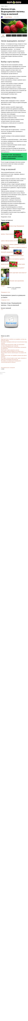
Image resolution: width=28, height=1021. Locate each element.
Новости (6, 6)
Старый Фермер (8, 17)
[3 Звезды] (17, 287)
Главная (2, 6)
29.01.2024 (16, 17)
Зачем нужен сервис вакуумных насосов (10, 350)
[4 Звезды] (19, 287)
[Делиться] (1, 372)
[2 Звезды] (16, 287)
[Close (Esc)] (0, 372)
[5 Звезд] (20, 287)
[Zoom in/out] (4, 372)
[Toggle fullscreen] (3, 372)
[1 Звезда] (15, 287)
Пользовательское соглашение (8, 367)
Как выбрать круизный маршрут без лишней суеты (12, 351)
